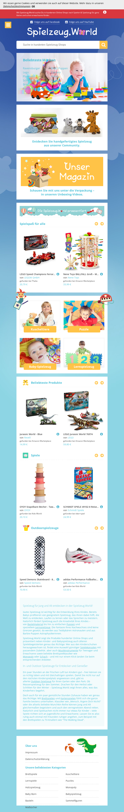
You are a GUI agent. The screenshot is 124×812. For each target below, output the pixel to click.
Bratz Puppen (59, 68)
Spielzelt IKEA (59, 88)
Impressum (31, 752)
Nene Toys (73, 277)
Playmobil (29, 76)
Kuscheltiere (40, 329)
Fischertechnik (32, 88)
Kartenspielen (68, 698)
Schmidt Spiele (32, 80)
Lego (26, 72)
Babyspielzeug (73, 793)
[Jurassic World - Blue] (58, 434)
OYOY (27, 510)
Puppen (71, 624)
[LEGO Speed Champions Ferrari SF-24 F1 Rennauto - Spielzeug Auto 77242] (58, 274)
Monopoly (28, 656)
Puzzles (70, 780)
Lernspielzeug (84, 367)
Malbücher (31, 807)
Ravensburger (31, 68)
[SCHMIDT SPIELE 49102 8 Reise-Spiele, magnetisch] (101, 506)
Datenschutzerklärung (37, 759)
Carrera (56, 72)
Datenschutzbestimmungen (16, 6)
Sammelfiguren (74, 800)
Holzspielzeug (32, 787)
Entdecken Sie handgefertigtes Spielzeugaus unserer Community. (62, 143)
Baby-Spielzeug (40, 367)
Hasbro (55, 80)
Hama (54, 76)
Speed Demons (32, 582)
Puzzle (84, 329)
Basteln (29, 800)
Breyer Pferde (59, 84)
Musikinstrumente (68, 650)
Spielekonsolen (88, 647)
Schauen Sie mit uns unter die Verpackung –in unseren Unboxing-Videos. (62, 192)
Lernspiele (31, 780)
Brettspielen (48, 698)
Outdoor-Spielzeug (41, 681)
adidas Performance (79, 582)
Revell (27, 437)
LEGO (71, 437)
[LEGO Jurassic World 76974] (101, 434)
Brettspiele (31, 774)
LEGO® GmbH (31, 277)
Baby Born (30, 793)
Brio (25, 84)
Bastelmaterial (35, 624)
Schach (44, 656)
